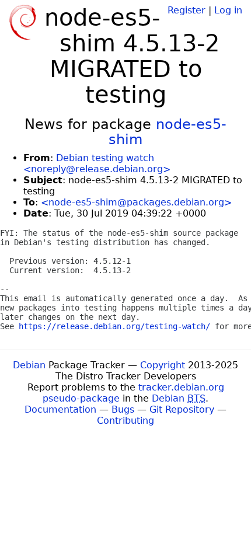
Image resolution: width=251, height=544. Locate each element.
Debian (29, 365)
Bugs (122, 409)
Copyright (162, 365)
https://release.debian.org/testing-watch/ (114, 326)
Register (186, 10)
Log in (228, 10)
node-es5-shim (167, 132)
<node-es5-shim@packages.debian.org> (136, 202)
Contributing (125, 420)
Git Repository (181, 409)
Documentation (60, 409)
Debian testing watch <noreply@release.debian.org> (96, 163)
